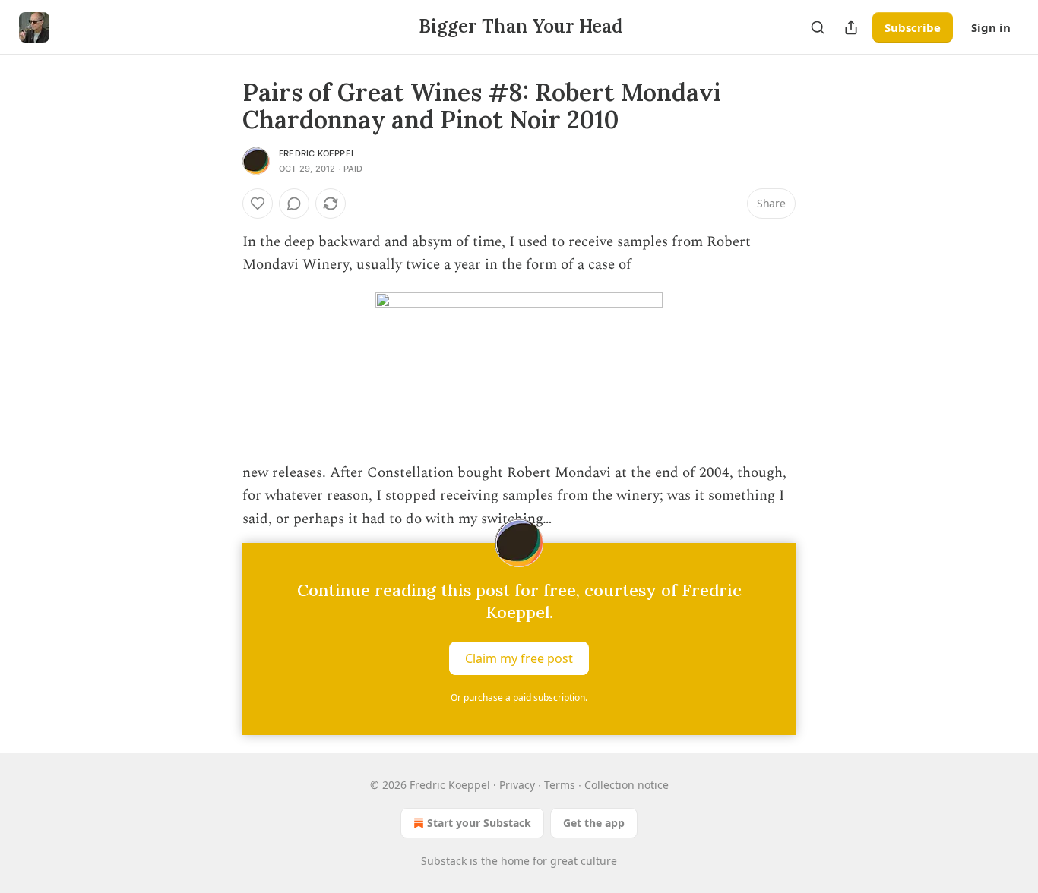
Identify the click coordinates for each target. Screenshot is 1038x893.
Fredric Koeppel (317, 153)
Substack (444, 861)
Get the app (594, 823)
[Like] (257, 203)
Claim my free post (519, 658)
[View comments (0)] (294, 203)
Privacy (517, 785)
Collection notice (626, 785)
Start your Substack (479, 823)
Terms (559, 785)
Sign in (991, 27)
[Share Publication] (851, 27)
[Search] (817, 27)
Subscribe (913, 27)
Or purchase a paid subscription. (519, 697)
